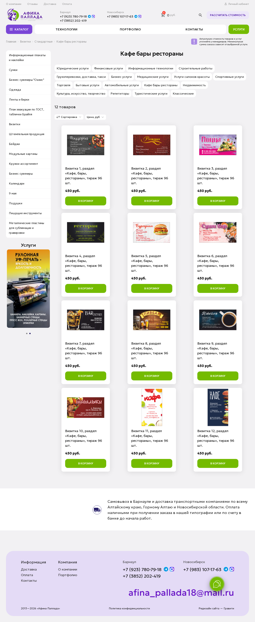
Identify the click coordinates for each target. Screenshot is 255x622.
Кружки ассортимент (23, 163)
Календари (16, 183)
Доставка (50, 4)
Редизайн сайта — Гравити (216, 608)
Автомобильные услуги (122, 85)
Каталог (22, 29)
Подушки (15, 203)
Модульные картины (23, 154)
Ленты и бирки (19, 99)
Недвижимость (194, 85)
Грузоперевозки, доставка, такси (81, 77)
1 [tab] (26, 333)
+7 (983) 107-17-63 (120, 16)
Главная (11, 41)
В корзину (85, 201)
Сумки (13, 70)
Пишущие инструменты (25, 213)
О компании (13, 4)
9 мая (12, 193)
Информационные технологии (150, 68)
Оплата (67, 4)
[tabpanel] (28, 288)
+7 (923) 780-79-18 (73, 16)
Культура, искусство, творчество (81, 93)
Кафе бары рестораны (161, 85)
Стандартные (44, 41)
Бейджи (14, 144)
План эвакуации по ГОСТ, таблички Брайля (26, 112)
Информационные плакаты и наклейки (27, 57)
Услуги (239, 29)
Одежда (15, 89)
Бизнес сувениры (21, 173)
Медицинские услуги (153, 77)
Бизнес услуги (121, 77)
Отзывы (32, 4)
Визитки (25, 41)
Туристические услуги (151, 93)
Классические (183, 93)
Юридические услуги (73, 68)
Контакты (194, 29)
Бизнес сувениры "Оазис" (26, 80)
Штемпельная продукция (26, 134)
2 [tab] (30, 333)
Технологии (66, 29)
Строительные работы (195, 68)
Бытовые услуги (87, 85)
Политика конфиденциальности (129, 608)
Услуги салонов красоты (192, 77)
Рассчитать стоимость (228, 15)
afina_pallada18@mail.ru (181, 592)
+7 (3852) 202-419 (73, 20)
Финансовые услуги (108, 68)
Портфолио (130, 29)
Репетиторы (120, 93)
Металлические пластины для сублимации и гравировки (26, 228)
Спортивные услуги (229, 77)
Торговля (63, 85)
